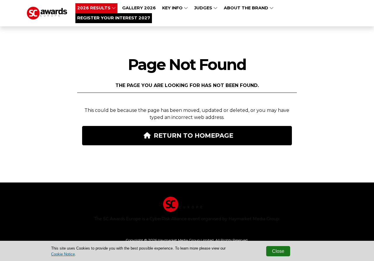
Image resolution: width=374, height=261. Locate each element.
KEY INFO (173, 8)
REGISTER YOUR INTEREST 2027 (113, 18)
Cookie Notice (63, 254)
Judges (203, 8)
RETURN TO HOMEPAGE (193, 135)
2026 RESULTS (94, 8)
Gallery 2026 (139, 8)
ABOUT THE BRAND (246, 8)
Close (278, 251)
